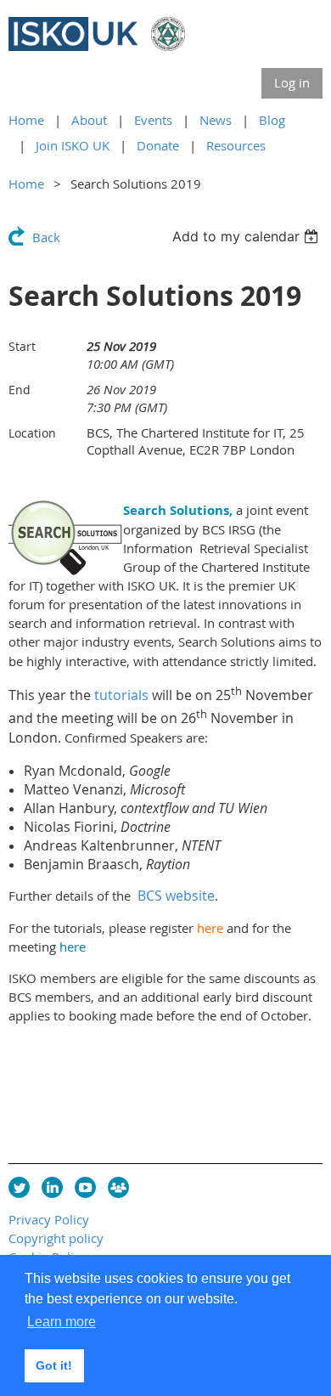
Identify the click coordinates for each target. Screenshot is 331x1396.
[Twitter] (19, 1187)
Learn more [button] (61, 1321)
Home (26, 119)
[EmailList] (118, 1187)
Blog (272, 119)
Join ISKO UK (72, 145)
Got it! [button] (54, 1365)
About (89, 119)
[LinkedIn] (52, 1187)
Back (46, 237)
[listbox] (247, 236)
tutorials (121, 695)
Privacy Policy (48, 1219)
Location (32, 433)
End (19, 389)
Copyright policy (56, 1237)
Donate (158, 145)
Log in (292, 82)
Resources (236, 145)
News (215, 119)
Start (22, 346)
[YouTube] (85, 1187)
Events (153, 119)
